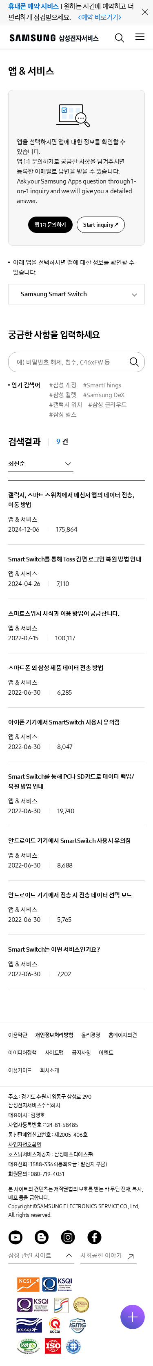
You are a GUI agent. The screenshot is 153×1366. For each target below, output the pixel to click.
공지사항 (81, 1052)
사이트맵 (54, 1052)
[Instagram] (68, 1239)
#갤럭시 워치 (65, 405)
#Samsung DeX (103, 395)
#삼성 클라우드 (107, 405)
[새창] (28, 1284)
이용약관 (17, 1035)
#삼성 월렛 (63, 395)
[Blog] (42, 1239)
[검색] (120, 37)
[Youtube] (15, 1239)
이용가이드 (20, 1070)
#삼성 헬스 (63, 414)
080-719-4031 (47, 1174)
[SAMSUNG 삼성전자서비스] (53, 39)
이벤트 (106, 1052)
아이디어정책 (22, 1052)
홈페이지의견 (123, 1035)
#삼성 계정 (63, 385)
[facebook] (94, 1239)
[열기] (132, 1317)
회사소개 (49, 1070)
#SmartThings (102, 385)
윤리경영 (90, 1035)
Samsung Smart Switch (54, 294)
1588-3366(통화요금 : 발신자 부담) (68, 1164)
